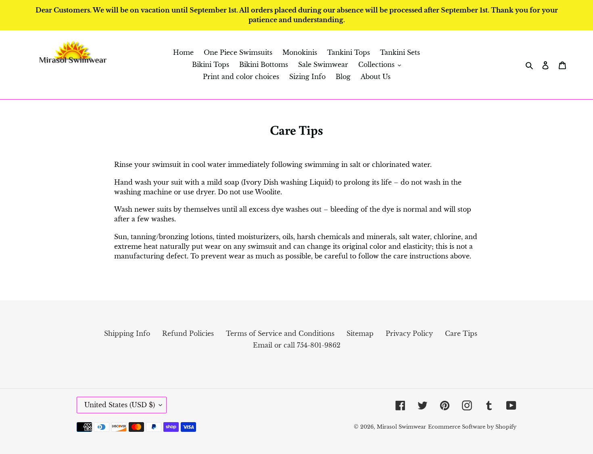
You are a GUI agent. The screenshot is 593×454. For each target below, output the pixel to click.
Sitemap (360, 333)
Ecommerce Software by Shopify (472, 426)
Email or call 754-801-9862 (296, 345)
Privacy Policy (409, 333)
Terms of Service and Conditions (280, 333)
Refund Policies (188, 333)
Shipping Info (127, 333)
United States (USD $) (119, 405)
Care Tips (461, 333)
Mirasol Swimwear (401, 426)
